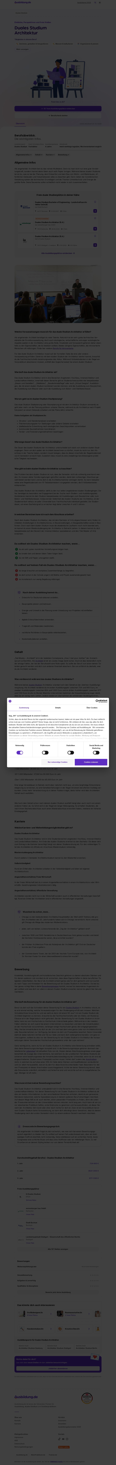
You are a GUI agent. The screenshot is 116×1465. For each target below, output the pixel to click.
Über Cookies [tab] (92, 708)
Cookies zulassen (91, 762)
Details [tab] (58, 708)
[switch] (45, 753)
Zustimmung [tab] (24, 708)
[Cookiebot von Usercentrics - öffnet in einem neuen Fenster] (97, 701)
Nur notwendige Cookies (57, 762)
